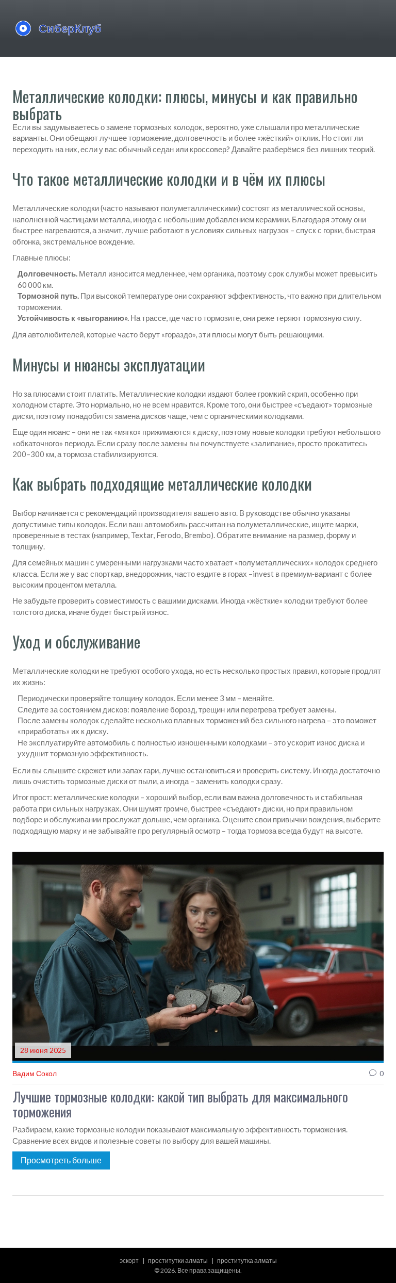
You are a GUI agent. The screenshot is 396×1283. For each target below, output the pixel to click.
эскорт (129, 1260)
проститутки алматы (178, 1260)
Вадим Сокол (34, 1073)
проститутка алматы (247, 1260)
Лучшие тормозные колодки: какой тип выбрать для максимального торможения (180, 1104)
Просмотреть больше (61, 1160)
